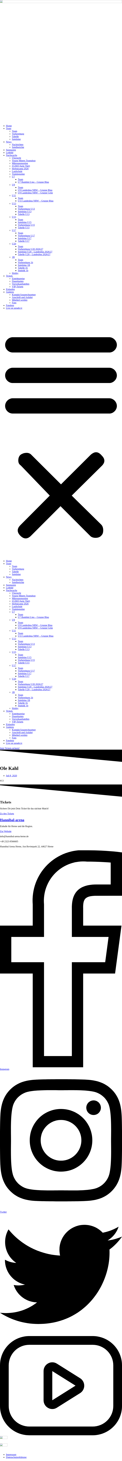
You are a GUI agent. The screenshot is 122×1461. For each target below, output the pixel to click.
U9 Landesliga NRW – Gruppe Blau (35, 190)
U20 (14, 243)
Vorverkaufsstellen (20, 284)
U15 (14, 217)
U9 (13, 184)
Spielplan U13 (24, 211)
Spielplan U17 (24, 238)
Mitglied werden (19, 300)
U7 (13, 176)
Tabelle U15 (23, 227)
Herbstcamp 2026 (20, 168)
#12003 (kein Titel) (21, 166)
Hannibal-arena (12, 820)
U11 (14, 195)
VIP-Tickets (17, 286)
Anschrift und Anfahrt (22, 297)
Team (8, 128)
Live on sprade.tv (14, 308)
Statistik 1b (23, 270)
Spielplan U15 (24, 222)
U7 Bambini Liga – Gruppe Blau (33, 182)
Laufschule (17, 171)
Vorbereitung (18, 134)
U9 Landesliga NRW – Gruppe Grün (35, 193)
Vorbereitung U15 (26, 225)
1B (13, 257)
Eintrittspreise (18, 278)
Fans (14, 302)
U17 (14, 230)
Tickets (9, 276)
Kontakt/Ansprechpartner (24, 294)
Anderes (10, 292)
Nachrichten (17, 144)
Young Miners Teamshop (24, 160)
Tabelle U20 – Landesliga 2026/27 (34, 254)
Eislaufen (10, 289)
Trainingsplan (18, 174)
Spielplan (16, 139)
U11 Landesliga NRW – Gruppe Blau (35, 201)
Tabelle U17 (23, 241)
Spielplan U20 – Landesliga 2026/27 (35, 251)
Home (9, 125)
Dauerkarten (18, 281)
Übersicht (16, 158)
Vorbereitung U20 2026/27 (30, 249)
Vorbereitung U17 (26, 235)
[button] (61, 434)
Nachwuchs (11, 155)
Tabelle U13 (23, 214)
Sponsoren (11, 150)
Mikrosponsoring (20, 163)
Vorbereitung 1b (25, 262)
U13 (14, 203)
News (8, 142)
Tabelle (15, 136)
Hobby (15, 273)
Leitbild (9, 152)
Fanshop (10, 305)
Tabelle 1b (23, 268)
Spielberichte (18, 147)
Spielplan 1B (24, 265)
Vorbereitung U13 (26, 209)
